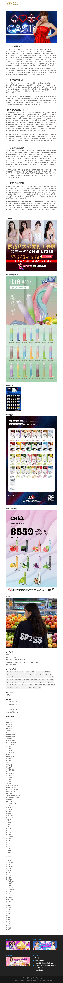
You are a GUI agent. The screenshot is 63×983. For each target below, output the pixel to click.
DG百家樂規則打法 (17, 59)
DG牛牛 (21, 188)
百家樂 (39, 687)
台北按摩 (8, 901)
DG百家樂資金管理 (38, 59)
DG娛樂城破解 (31, 117)
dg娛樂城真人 (23, 117)
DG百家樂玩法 (10, 679)
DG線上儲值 (24, 65)
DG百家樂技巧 (21, 85)
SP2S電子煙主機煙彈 (11, 791)
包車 (7, 821)
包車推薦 (8, 823)
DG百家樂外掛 (48, 124)
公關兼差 (8, 850)
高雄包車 (8, 868)
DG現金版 (26, 120)
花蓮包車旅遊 (9, 862)
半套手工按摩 (9, 899)
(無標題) (8, 654)
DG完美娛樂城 (11, 49)
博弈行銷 (8, 878)
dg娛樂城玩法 (37, 115)
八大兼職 (8, 760)
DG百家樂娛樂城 (50, 51)
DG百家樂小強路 (20, 53)
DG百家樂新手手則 (13, 55)
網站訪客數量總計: (11, 712)
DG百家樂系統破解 (36, 57)
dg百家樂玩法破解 (27, 162)
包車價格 (8, 825)
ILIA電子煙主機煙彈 (11, 793)
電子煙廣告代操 (10, 774)
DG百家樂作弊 (31, 122)
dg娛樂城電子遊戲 (40, 119)
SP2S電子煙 (9, 726)
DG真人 (41, 63)
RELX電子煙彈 (10, 756)
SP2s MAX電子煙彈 (11, 736)
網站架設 (8, 772)
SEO (7, 842)
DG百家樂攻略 (45, 53)
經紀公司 (8, 819)
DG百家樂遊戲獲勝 (15, 63)
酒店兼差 (8, 846)
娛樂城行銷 (9, 880)
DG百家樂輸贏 (37, 61)
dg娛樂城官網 (13, 115)
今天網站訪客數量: (11, 702)
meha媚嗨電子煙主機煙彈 (13, 795)
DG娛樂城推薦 (47, 49)
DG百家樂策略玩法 (15, 57)
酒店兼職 (8, 758)
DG (7, 671)
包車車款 (8, 829)
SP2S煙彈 (8, 748)
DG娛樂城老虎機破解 (49, 117)
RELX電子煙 (9, 724)
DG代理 (27, 49)
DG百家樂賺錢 (42, 682)
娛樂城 (34, 687)
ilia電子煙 (8, 730)
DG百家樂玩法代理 (17, 162)
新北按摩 (8, 919)
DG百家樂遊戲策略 (26, 63)
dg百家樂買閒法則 (27, 59)
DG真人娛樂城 (38, 685)
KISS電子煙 (9, 728)
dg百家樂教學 (50, 677)
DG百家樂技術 (29, 85)
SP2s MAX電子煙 (10, 734)
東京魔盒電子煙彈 (11, 752)
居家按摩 (8, 921)
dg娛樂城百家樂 (13, 51)
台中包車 (8, 874)
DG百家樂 (32, 51)
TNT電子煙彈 (9, 836)
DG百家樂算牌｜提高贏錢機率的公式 (15, 660)
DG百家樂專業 (27, 156)
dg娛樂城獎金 (29, 115)
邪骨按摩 (8, 891)
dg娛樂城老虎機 (40, 117)
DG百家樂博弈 (10, 124)
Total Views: (9, 709)
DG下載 (16, 671)
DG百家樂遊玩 (35, 63)
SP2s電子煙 (9, 738)
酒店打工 (8, 913)
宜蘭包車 (8, 870)
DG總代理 (17, 687)
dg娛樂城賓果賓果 (22, 119)
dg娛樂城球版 (45, 115)
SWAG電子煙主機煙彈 (12, 785)
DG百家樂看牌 (35, 87)
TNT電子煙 (9, 778)
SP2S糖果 (8, 805)
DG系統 (53, 685)
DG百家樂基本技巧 (15, 46)
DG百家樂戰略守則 (24, 158)
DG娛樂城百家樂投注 (23, 51)
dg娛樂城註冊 (38, 152)
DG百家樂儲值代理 (24, 190)
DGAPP (11, 671)
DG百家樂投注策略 (47, 85)
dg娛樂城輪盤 (31, 119)
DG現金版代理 (33, 120)
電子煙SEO (9, 776)
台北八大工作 (9, 764)
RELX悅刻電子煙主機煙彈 (12, 789)
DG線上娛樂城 (31, 65)
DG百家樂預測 (25, 685)
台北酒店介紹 (9, 888)
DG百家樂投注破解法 (11, 657)
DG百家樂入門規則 (50, 122)
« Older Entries (10, 217)
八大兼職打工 (9, 721)
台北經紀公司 (9, 917)
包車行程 (8, 831)
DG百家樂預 (17, 685)
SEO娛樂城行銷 (10, 882)
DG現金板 (25, 188)
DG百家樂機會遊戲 (49, 160)
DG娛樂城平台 (10, 674)
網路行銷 (8, 768)
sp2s (7, 719)
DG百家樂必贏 (34, 194)
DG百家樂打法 (34, 158)
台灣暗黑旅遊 (9, 815)
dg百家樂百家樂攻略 (26, 87)
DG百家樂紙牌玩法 (45, 91)
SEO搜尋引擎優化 (10, 770)
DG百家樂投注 (37, 85)
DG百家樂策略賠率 (26, 57)
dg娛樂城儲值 (39, 671)
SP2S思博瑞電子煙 (11, 803)
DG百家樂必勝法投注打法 (23, 194)
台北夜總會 (9, 884)
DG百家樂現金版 (37, 162)
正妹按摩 (8, 905)
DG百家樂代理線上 (21, 122)
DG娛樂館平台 (10, 120)
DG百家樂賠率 (47, 59)
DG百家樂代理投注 (11, 122)
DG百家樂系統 (25, 91)
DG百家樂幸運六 (48, 674)
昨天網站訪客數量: (11, 704)
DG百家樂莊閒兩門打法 (48, 57)
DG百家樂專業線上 (30, 126)
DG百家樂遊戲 (45, 61)
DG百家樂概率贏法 (11, 130)
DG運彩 (30, 687)
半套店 (8, 903)
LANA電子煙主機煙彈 (11, 787)
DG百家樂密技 (19, 156)
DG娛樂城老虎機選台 (11, 119)
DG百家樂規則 (18, 682)
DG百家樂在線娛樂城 (28, 124)
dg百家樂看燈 (16, 164)
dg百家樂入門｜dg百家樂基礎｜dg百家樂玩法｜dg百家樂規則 (22, 662)
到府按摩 (8, 923)
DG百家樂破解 (42, 679)
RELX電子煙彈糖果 (11, 742)
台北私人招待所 (10, 807)
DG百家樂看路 (44, 87)
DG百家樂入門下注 (40, 122)
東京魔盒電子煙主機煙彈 (12, 797)
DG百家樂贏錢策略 (17, 61)
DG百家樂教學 (42, 128)
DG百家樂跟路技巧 (28, 61)
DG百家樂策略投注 (24, 89)
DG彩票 (16, 120)
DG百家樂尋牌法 (10, 53)
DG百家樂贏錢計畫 (15, 110)
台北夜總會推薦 (10, 890)
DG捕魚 (21, 120)
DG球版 (40, 120)
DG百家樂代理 (52, 120)
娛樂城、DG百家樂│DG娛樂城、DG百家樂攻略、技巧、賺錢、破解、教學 (33, 980)
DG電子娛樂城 (50, 65)
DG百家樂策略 (50, 679)
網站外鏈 (8, 860)
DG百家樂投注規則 (11, 665)
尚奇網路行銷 (9, 817)
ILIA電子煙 (9, 722)
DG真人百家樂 (16, 65)
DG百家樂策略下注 (34, 55)
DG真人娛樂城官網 (49, 63)
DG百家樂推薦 (36, 53)
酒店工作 (8, 895)
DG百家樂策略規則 (15, 80)
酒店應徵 (8, 848)
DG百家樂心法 (28, 53)
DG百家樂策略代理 (44, 55)
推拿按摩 (8, 813)
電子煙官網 (9, 799)
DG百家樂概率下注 (23, 55)
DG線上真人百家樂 (41, 65)
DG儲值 (27, 671)
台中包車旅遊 (9, 866)
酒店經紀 (8, 762)
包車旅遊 (8, 833)
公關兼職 (8, 852)
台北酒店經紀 (9, 766)
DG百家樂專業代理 (37, 156)
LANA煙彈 (9, 754)
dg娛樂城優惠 (47, 113)
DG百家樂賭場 (34, 682)
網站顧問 (8, 732)
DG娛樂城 (32, 49)
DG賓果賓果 (23, 687)
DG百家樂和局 (18, 124)
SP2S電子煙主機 (10, 750)
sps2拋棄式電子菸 (11, 740)
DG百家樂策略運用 (16, 91)
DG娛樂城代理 (39, 49)
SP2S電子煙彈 (10, 744)
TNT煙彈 (8, 780)
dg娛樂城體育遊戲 (50, 119)
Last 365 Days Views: (12, 707)
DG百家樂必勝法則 (16, 128)
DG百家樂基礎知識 (39, 124)
